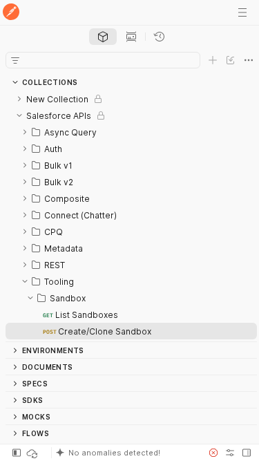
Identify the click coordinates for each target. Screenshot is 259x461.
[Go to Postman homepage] (11, 12)
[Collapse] (19, 115)
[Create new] (212, 60)
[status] (33, 453)
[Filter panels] (15, 60)
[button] (125, 452)
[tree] (131, 216)
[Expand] (19, 98)
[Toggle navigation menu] (242, 12)
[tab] (103, 36)
